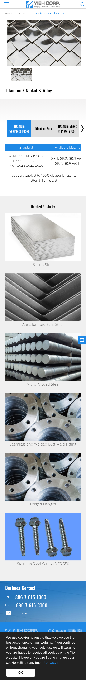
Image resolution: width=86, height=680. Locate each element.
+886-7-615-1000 (29, 597)
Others (23, 13)
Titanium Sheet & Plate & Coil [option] (67, 129)
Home (9, 13)
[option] (44, 43)
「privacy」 (51, 662)
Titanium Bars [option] (43, 128)
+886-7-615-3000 (30, 605)
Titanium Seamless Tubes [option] (19, 129)
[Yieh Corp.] (43, 4)
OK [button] (20, 672)
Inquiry (21, 613)
